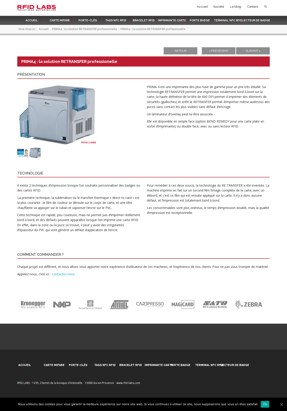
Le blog (235, 6)
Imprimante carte (172, 20)
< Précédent (218, 50)
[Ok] (281, 404)
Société (218, 6)
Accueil (202, 6)
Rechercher (265, 7)
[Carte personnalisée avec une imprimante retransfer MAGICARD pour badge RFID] (22, 152)
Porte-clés (87, 20)
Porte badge (200, 20)
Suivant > (253, 50)
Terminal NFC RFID (228, 20)
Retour (181, 50)
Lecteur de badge (256, 20)
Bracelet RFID (144, 20)
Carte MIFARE (60, 20)
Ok (265, 404)
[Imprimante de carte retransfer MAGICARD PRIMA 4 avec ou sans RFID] (35, 152)
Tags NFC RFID (115, 20)
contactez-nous (63, 274)
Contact (252, 6)
